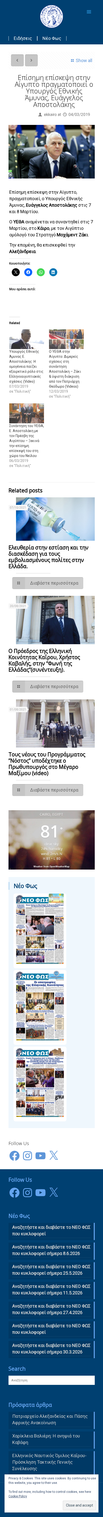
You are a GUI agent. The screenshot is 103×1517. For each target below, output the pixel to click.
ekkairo (50, 114)
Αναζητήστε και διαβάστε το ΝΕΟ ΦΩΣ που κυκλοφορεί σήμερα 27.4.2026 (51, 1309)
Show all (84, 60)
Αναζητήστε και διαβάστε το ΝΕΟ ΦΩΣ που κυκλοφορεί (51, 1329)
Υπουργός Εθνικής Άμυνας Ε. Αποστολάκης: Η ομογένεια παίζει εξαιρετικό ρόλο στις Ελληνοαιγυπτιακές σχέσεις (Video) (26, 366)
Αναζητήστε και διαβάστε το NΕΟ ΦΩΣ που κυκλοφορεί (51, 1230)
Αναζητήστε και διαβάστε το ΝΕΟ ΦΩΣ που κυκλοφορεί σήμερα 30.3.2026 (51, 1348)
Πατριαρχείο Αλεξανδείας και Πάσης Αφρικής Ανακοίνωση (50, 1419)
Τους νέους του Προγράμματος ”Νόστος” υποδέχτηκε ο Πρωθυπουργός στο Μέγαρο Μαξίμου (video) (46, 764)
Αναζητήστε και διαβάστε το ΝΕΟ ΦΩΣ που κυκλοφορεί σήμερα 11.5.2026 (51, 1289)
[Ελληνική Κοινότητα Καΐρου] (51, 16)
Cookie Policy (17, 1496)
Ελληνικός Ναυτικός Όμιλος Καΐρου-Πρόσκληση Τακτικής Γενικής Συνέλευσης (49, 1462)
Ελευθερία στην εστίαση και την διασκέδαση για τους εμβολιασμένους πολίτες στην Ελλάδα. (48, 557)
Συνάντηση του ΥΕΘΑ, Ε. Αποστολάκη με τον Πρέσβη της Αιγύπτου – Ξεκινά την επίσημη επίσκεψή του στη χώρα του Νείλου (26, 441)
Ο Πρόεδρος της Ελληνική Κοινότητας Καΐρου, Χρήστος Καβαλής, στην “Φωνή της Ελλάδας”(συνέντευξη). (44, 660)
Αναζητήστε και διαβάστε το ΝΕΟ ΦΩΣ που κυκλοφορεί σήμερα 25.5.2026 (51, 1270)
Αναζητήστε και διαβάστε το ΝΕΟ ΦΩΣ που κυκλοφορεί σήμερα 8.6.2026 (51, 1250)
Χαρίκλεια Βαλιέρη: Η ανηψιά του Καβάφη (46, 1439)
